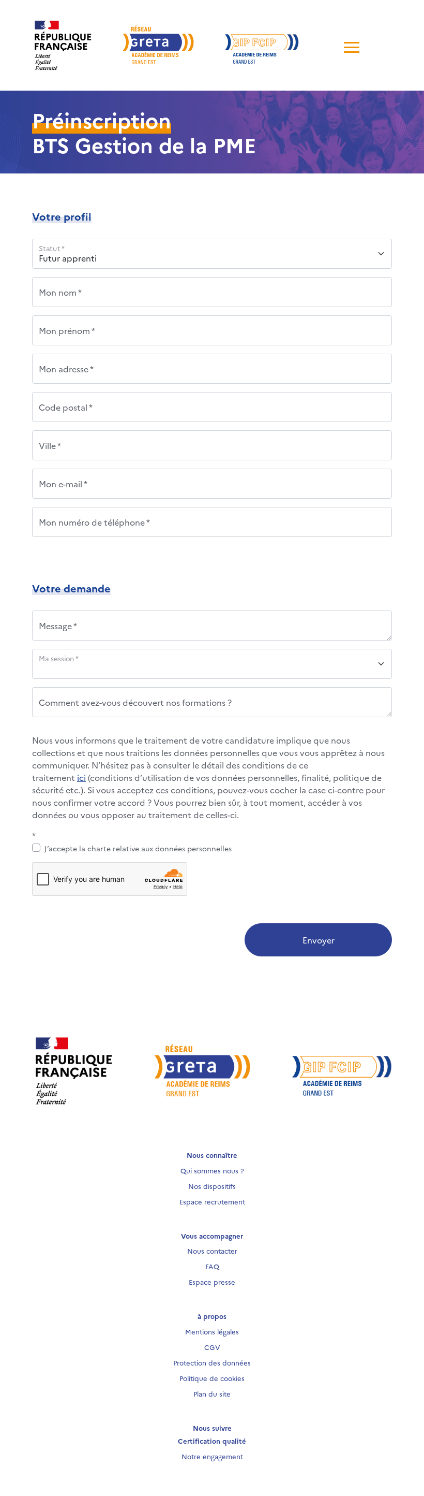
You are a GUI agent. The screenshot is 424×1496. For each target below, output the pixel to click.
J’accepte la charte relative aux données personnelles (138, 848)
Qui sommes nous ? (212, 1170)
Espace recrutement (212, 1201)
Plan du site (212, 1393)
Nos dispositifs (212, 1185)
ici (81, 777)
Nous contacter (212, 1250)
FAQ (212, 1266)
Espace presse (212, 1281)
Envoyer (318, 940)
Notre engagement (212, 1456)
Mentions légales (212, 1331)
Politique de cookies (212, 1378)
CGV (212, 1347)
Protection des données (212, 1362)
